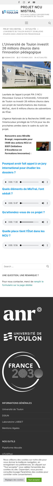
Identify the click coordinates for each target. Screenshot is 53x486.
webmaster (9, 58)
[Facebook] (19, 2)
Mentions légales (10, 428)
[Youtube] (34, 2)
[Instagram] (24, 2)
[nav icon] (26, 23)
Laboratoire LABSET (12, 421)
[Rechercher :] (26, 266)
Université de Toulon (12, 409)
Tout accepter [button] (34, 480)
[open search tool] (49, 23)
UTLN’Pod (7, 454)
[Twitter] (29, 2)
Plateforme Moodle (12, 447)
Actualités (41, 58)
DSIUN (5, 415)
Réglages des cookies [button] (14, 480)
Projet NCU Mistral (31, 9)
